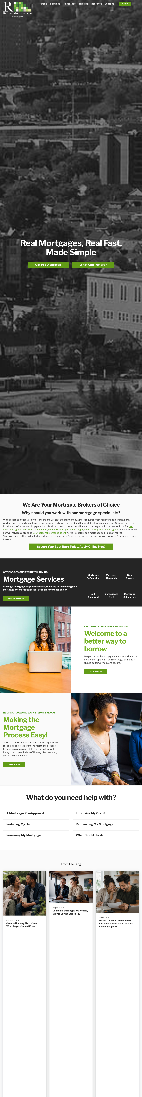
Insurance (96, 3)
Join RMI (84, 3)
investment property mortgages (101, 529)
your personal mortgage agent (49, 532)
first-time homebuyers (35, 529)
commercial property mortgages (65, 529)
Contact (109, 3)
